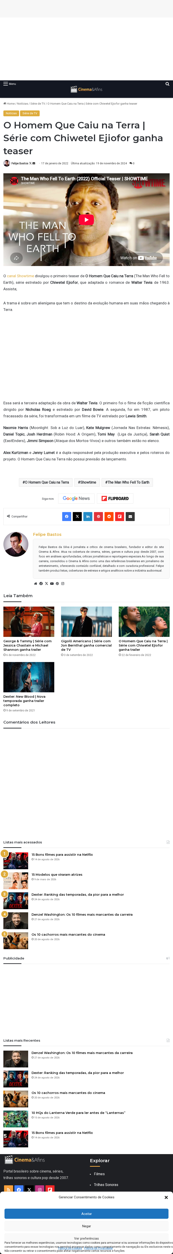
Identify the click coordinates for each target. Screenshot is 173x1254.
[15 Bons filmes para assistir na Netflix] (15, 860)
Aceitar (86, 1214)
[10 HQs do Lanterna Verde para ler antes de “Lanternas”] (15, 1119)
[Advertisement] (86, 49)
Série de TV (37, 103)
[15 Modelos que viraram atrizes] (15, 880)
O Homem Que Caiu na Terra (47, 482)
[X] (46, 583)
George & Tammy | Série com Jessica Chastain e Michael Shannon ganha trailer (27, 645)
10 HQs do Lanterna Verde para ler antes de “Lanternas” (78, 1113)
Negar (86, 1226)
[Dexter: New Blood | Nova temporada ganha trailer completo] (28, 677)
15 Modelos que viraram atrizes (57, 875)
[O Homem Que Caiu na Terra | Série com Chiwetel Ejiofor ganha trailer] (144, 622)
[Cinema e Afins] (86, 89)
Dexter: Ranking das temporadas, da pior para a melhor (78, 895)
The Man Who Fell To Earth (128, 482)
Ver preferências (86, 1238)
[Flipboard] (115, 498)
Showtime (88, 482)
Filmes (99, 1174)
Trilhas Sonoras (106, 1185)
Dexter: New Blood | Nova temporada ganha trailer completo (24, 701)
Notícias (22, 103)
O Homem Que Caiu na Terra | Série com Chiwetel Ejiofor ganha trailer (143, 645)
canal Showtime (20, 276)
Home (10, 103)
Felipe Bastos (19, 163)
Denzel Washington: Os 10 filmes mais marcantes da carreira (82, 915)
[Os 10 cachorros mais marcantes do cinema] (15, 940)
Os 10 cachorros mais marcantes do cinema (68, 935)
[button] (166, 1197)
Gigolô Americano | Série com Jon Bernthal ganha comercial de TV (86, 645)
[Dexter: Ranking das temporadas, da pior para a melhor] (15, 900)
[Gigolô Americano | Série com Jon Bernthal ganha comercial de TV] (86, 622)
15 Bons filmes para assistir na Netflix (62, 855)
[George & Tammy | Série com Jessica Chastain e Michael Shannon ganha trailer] (28, 622)
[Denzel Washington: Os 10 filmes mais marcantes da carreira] (15, 920)
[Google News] (76, 499)
